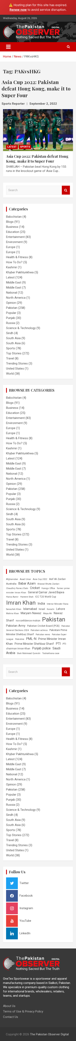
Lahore (60, 609)
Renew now (18, 10)
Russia (10, 323)
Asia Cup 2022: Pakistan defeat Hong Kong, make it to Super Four (37, 158)
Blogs (10, 222)
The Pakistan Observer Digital (49, 1034)
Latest (12, 146)
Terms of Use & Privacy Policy (23, 1011)
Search (66, 190)
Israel (42, 609)
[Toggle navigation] (8, 46)
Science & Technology (21, 328)
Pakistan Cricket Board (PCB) (43, 625)
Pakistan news (43, 634)
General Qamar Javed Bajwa (46, 592)
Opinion (11, 303)
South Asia (13, 338)
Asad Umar (25, 579)
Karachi (50, 609)
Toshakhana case (50, 653)
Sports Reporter (13, 103)
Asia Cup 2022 (40, 579)
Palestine (19, 639)
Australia (11, 583)
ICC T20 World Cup (45, 596)
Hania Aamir (12, 597)
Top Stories (13, 353)
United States (15, 368)
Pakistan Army (15, 626)
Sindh (9, 333)
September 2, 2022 (43, 103)
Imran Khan (21, 602)
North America (16, 297)
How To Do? (14, 262)
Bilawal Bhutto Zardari (48, 584)
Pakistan (11, 308)
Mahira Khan (12, 613)
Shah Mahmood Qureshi (28, 653)
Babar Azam (27, 583)
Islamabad (30, 609)
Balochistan (14, 216)
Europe (10, 247)
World (10, 373)
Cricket (35, 588)
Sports (25, 146)
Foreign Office (48, 588)
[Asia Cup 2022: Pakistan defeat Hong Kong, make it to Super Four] (38, 130)
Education (12, 232)
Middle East (13, 282)
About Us (9, 1006)
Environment (14, 242)
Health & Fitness (17, 257)
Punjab (10, 318)
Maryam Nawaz (31, 613)
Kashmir (11, 267)
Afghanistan (12, 579)
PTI (58, 644)
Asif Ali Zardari (57, 579)
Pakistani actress (39, 630)
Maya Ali (47, 613)
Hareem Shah (26, 597)
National (11, 292)
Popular (11, 313)
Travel (10, 358)
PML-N (31, 639)
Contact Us (10, 1017)
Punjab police (41, 648)
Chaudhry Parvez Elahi (17, 588)
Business (12, 227)
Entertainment (15, 237)
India (41, 603)
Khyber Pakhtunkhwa (20, 272)
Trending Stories (17, 363)
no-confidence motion (28, 620)
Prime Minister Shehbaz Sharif (34, 643)
